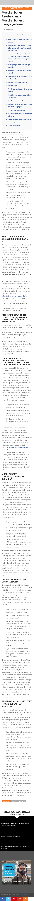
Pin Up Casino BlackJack (17, 110)
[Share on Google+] (20, 899)
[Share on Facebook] (3, 899)
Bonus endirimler (14, 125)
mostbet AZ (22, 801)
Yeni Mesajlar (12, 86)
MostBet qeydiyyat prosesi (17, 82)
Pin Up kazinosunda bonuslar (18, 101)
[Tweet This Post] (8, 899)
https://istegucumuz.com (21, 447)
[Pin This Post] (14, 899)
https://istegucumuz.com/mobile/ (14, 296)
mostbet (14, 801)
